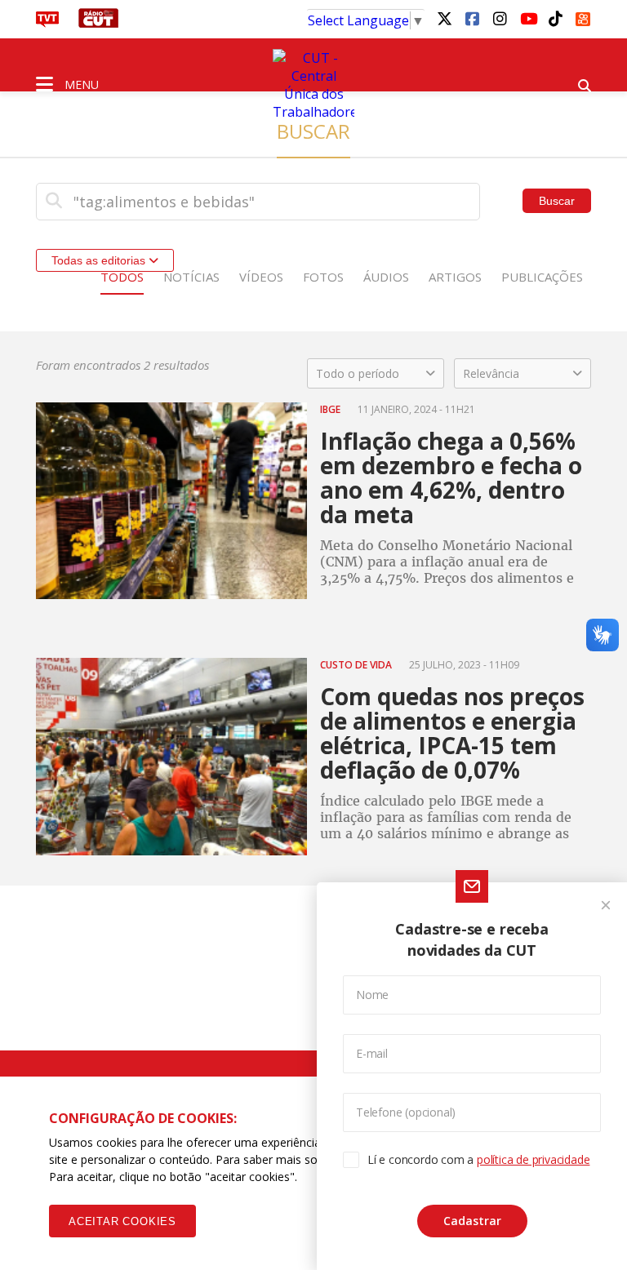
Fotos (323, 277)
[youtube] (527, 18)
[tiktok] (555, 18)
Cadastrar (472, 1220)
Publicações (542, 277)
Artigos (455, 277)
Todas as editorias (100, 260)
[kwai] (583, 16)
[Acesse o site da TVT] (47, 23)
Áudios (386, 277)
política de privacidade (533, 1159)
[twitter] (444, 18)
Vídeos (261, 277)
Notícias (191, 277)
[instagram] (499, 18)
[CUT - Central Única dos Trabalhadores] (313, 85)
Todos (122, 277)
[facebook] (472, 18)
